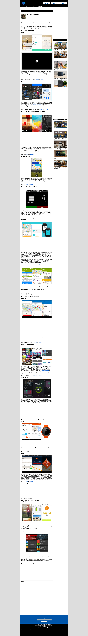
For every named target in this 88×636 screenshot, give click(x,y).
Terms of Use (40, 627)
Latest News (33, 6)
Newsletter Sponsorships (42, 625)
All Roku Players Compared (36, 8)
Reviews (46, 3)
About (41, 624)
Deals (63, 3)
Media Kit (35, 625)
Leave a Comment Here (25, 588)
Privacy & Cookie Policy (46, 627)
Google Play (42, 79)
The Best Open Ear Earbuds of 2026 (54, 8)
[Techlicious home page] (28, 4)
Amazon (33, 498)
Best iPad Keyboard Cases (45, 8)
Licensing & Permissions (50, 625)
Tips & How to (54, 3)
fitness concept (28, 563)
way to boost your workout (44, 370)
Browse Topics (27, 6)
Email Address (44, 618)
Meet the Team (44, 624)
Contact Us (49, 624)
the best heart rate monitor (37, 104)
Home (22, 6)
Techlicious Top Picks (40, 6)
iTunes (37, 79)
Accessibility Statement (44, 626)
